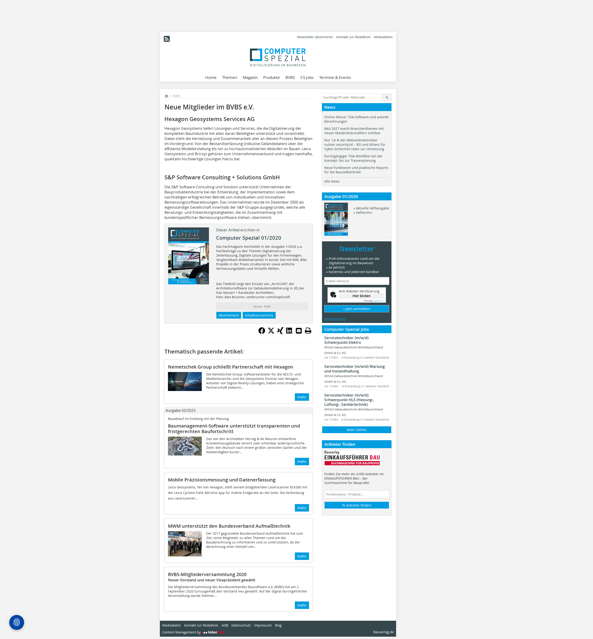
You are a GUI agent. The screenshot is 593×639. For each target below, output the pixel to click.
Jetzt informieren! (335, 319)
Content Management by (182, 632)
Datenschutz (241, 625)
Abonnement (229, 315)
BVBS (290, 77)
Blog (278, 625)
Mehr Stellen (357, 430)
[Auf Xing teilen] (280, 332)
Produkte (271, 77)
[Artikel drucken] (308, 330)
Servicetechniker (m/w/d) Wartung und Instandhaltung (354, 369)
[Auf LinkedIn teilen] (289, 332)
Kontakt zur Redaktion (353, 37)
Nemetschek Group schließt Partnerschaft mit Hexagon (230, 367)
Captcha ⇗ (374, 300)
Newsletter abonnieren (315, 37)
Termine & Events (335, 77)
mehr (302, 397)
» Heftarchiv (362, 212)
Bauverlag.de (383, 632)
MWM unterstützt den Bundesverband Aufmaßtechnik (229, 526)
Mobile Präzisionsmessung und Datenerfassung (221, 480)
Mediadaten (383, 37)
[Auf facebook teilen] (261, 332)
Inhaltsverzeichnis (259, 315)
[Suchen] (386, 97)
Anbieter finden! (358, 505)
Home (211, 77)
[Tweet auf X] (271, 332)
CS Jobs (307, 77)
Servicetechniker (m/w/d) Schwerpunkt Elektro (346, 340)
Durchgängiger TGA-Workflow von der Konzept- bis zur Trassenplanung (353, 158)
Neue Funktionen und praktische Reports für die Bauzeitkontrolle (356, 169)
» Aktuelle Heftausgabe (371, 208)
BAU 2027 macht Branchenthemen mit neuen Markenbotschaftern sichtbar (354, 130)
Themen (229, 77)
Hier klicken (362, 296)
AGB (225, 625)
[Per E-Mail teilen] (298, 330)
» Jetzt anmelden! (356, 309)
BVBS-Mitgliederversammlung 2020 (207, 574)
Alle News (332, 181)
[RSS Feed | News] (166, 38)
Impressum (263, 625)
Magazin (250, 77)
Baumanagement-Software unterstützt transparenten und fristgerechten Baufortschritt (234, 428)
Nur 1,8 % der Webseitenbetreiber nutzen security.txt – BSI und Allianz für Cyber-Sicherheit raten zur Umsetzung (354, 144)
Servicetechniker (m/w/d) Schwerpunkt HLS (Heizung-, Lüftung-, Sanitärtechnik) (349, 400)
